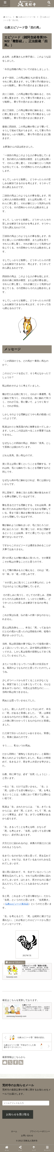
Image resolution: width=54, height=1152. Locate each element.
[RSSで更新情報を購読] (20, 1062)
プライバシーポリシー (40, 1131)
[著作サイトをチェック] (4, 1062)
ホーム (14, 1131)
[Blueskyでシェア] (16, 711)
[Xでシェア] (5, 711)
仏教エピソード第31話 (17, 904)
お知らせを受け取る (17, 1114)
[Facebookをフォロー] (15, 1062)
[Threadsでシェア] (32, 711)
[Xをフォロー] (10, 1062)
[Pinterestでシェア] (21, 717)
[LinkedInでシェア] (27, 717)
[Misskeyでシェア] (21, 711)
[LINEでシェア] (48, 711)
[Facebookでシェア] (27, 711)
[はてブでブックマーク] (42, 711)
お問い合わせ (27, 1135)
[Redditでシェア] (37, 711)
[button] (48, 819)
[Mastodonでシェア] (11, 711)
